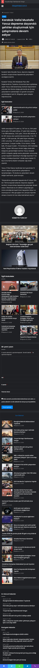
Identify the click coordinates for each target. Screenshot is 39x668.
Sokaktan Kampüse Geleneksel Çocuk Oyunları (8, 328)
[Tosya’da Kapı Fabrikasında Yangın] (7, 441)
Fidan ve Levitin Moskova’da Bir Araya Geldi (9, 318)
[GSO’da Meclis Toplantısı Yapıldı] (7, 484)
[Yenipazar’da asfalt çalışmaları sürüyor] (7, 119)
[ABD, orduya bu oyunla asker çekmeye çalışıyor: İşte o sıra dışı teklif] (7, 458)
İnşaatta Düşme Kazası (28, 337)
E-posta (4, 384)
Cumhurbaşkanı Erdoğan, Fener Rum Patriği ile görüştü (27, 318)
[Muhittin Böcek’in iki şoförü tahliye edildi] (7, 109)
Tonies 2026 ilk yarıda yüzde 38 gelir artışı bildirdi (19, 534)
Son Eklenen (19, 415)
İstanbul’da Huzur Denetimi (26, 293)
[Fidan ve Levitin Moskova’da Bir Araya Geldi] (10, 310)
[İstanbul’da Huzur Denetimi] (28, 286)
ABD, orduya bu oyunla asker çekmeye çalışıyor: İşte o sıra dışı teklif (25, 457)
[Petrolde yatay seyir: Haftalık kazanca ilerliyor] (7, 432)
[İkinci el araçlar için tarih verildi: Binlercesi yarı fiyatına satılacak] (7, 527)
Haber (12, 12)
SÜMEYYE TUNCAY (9, 39)
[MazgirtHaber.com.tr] (19, 6)
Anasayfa (6, 12)
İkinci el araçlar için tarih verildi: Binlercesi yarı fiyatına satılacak (25, 526)
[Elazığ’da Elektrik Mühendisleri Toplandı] (7, 424)
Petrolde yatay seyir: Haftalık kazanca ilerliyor (24, 431)
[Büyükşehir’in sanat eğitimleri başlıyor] (7, 519)
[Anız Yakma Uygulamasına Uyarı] (7, 580)
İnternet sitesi (6, 392)
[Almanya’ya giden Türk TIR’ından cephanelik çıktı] (7, 475)
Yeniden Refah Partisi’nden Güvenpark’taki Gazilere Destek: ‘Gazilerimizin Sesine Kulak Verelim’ (10, 296)
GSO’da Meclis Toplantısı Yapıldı (25, 481)
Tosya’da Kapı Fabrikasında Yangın (15, 1)
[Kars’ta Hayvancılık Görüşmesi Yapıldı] (7, 571)
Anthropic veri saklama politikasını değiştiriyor (22, 509)
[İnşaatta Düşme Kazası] (28, 330)
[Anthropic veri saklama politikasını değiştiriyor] (7, 510)
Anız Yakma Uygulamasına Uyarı (25, 578)
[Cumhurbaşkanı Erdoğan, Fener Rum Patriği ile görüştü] (28, 310)
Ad (3, 377)
